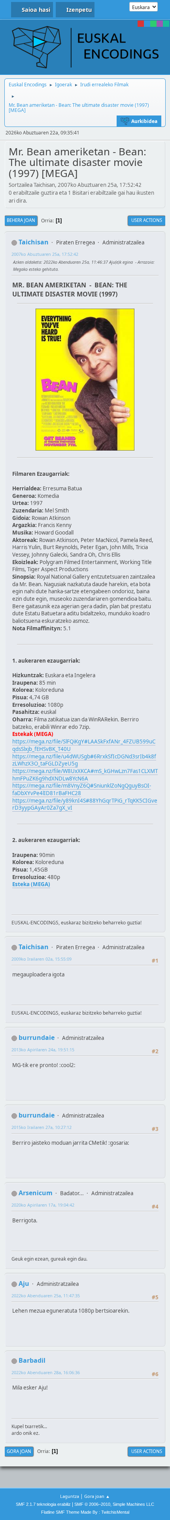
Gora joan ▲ (97, 1496)
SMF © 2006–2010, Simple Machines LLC (114, 1504)
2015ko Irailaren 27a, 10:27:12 (41, 1127)
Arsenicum (36, 1192)
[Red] (141, 23)
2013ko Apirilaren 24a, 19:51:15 (42, 1049)
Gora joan (19, 1451)
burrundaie (37, 1037)
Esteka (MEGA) (31, 884)
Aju (24, 1283)
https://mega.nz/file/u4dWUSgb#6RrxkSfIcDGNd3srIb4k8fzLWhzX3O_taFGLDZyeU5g (84, 760)
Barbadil (32, 1360)
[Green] (153, 23)
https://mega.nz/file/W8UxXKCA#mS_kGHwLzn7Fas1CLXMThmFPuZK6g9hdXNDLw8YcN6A (85, 774)
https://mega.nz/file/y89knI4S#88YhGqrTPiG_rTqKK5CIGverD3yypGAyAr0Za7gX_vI (84, 804)
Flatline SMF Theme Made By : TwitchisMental (85, 1512)
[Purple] (160, 23)
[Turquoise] (166, 23)
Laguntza (69, 1496)
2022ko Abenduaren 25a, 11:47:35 (45, 1295)
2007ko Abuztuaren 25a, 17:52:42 (44, 254)
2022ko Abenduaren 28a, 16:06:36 (45, 1372)
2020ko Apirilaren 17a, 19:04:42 (42, 1205)
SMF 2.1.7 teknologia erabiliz (43, 1504)
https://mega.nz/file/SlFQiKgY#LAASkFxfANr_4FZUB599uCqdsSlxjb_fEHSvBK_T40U (83, 745)
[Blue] (147, 23)
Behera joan (21, 220)
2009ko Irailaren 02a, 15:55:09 (41, 959)
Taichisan (34, 242)
